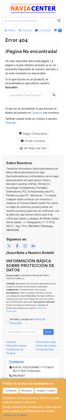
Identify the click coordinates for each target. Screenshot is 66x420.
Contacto (44, 30)
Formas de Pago (45, 349)
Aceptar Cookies (45, 390)
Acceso (26, 30)
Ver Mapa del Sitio (35, 148)
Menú (11, 30)
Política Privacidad (16, 345)
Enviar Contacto (35, 141)
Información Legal (46, 342)
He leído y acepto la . (27, 321)
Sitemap (10, 122)
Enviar (48, 331)
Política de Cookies (15, 415)
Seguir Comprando (34, 133)
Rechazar (26, 390)
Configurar (11, 390)
